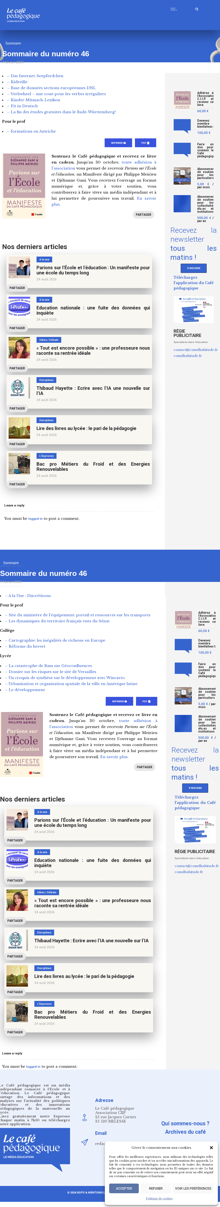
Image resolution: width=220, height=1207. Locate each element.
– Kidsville (17, 82)
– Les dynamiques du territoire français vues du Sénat (57, 621)
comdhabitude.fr (188, 356)
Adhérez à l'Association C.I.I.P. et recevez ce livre (205, 99)
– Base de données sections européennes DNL (51, 88)
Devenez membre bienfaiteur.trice (205, 123)
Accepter (124, 1188)
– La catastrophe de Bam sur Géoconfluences (48, 666)
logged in (35, 519)
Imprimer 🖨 (118, 143)
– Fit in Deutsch (22, 106)
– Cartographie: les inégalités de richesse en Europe (55, 640)
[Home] (25, 29)
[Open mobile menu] (175, 9)
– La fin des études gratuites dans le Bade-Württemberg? (61, 112)
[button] (211, 1148)
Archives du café (185, 1132)
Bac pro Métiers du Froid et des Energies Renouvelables (93, 466)
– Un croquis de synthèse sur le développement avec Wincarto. (65, 678)
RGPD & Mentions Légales (96, 1192)
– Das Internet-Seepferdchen (35, 76)
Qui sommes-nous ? (185, 1123)
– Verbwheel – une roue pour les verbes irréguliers (56, 94)
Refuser (156, 1188)
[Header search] (196, 8)
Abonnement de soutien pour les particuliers (205, 173)
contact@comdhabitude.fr (196, 350)
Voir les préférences (193, 1188)
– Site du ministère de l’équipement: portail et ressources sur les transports (77, 615)
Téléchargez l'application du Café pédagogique (194, 282)
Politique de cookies (159, 1198)
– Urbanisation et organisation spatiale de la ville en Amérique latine (71, 684)
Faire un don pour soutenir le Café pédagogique (205, 150)
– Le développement (25, 690)
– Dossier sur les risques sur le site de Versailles (50, 672)
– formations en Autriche (31, 131)
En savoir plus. (114, 757)
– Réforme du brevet (25, 646)
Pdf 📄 (145, 143)
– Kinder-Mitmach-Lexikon (33, 100)
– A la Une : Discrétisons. (28, 596)
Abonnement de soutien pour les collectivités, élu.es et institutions (205, 204)
